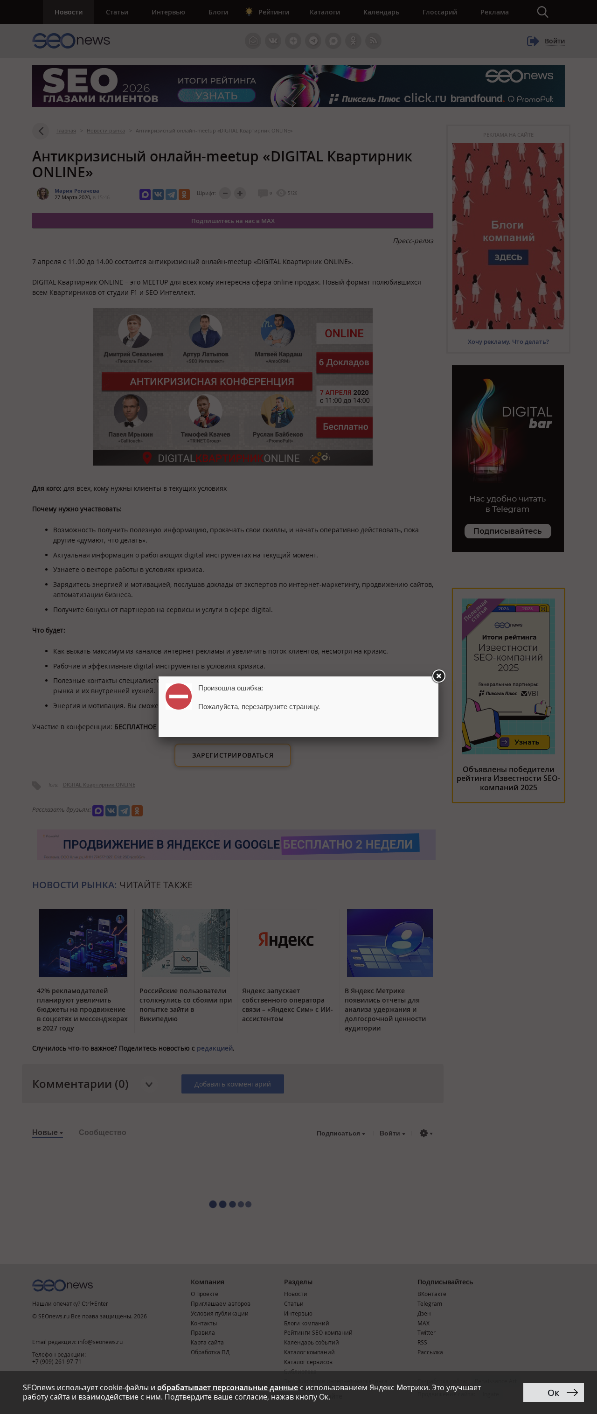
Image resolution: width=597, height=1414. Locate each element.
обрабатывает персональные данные (227, 1387)
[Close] (438, 676)
